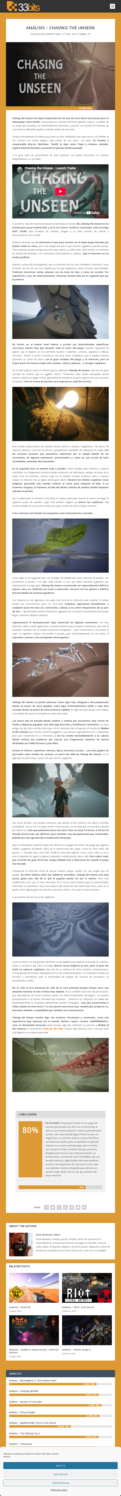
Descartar (60, 1474)
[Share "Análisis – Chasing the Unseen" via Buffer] (72, 1207)
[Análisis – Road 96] (34, 1288)
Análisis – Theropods (20, 1443)
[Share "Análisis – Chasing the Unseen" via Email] (78, 1207)
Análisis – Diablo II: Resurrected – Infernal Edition (33, 1351)
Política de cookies (59, 1490)
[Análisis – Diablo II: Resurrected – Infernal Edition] (34, 1330)
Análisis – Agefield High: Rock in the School (32, 1422)
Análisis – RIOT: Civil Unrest (78, 1307)
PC (89, 33)
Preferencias (60, 1483)
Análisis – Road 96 (19, 1307)
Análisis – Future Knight (22, 1412)
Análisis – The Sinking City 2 (24, 1433)
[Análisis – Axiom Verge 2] (87, 1330)
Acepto (60, 1465)
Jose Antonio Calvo (50, 33)
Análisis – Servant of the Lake (25, 1401)
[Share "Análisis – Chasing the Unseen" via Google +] (59, 1207)
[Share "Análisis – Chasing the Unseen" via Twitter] (53, 1207)
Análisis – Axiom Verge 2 (76, 1349)
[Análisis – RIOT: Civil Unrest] (87, 1288)
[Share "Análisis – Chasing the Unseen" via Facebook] (46, 1207)
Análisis (83, 33)
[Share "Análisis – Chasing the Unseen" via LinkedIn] (65, 1207)
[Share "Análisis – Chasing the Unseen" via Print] (84, 1207)
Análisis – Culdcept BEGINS (23, 1391)
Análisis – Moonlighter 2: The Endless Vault (33, 1380)
